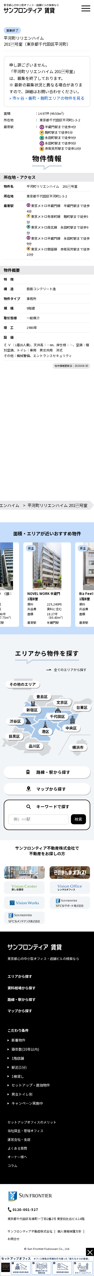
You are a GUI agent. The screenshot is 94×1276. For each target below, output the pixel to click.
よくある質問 (17, 1148)
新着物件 (19, 1040)
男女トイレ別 (22, 1094)
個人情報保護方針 (69, 1231)
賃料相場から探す (22, 987)
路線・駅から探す (22, 999)
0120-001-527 (25, 1209)
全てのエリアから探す (70, 669)
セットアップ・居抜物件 (31, 1085)
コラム (12, 1165)
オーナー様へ (17, 1156)
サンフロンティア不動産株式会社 (30, 1231)
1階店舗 (18, 1058)
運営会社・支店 (19, 1139)
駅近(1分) (19, 1067)
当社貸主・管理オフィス (25, 1130)
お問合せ (14, 1239)
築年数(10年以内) (25, 1049)
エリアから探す (20, 976)
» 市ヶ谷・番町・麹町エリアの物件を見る (46, 98)
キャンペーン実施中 (27, 1103)
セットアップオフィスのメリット (32, 1122)
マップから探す (20, 1010)
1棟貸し (18, 1076)
